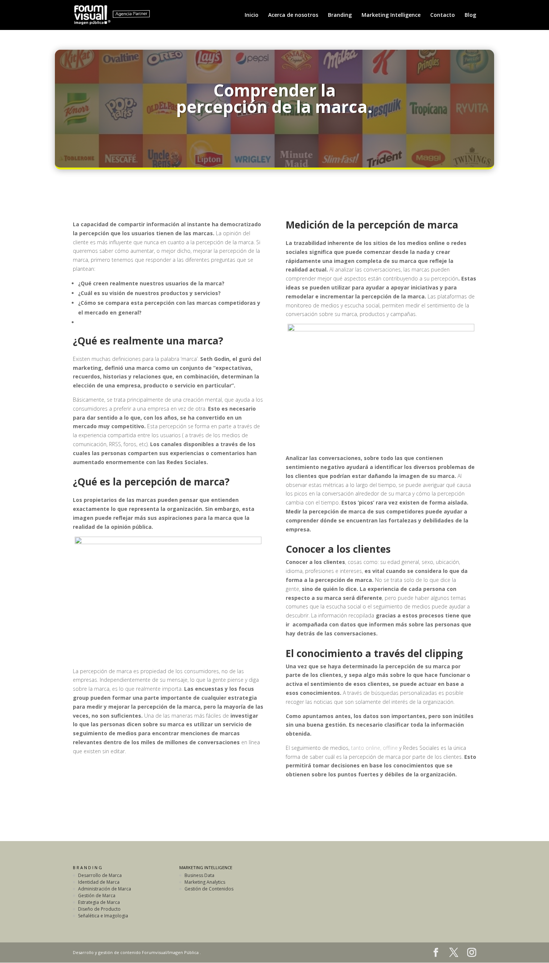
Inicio (251, 15)
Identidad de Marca (99, 882)
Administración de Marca (104, 889)
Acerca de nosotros (293, 15)
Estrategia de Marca (99, 902)
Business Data (199, 875)
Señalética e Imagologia (103, 916)
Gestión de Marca (96, 895)
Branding (340, 15)
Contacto (442, 15)
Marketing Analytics (204, 882)
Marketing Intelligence (391, 15)
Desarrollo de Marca (100, 875)
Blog (470, 15)
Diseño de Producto (99, 909)
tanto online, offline (374, 747)
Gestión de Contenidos (208, 889)
